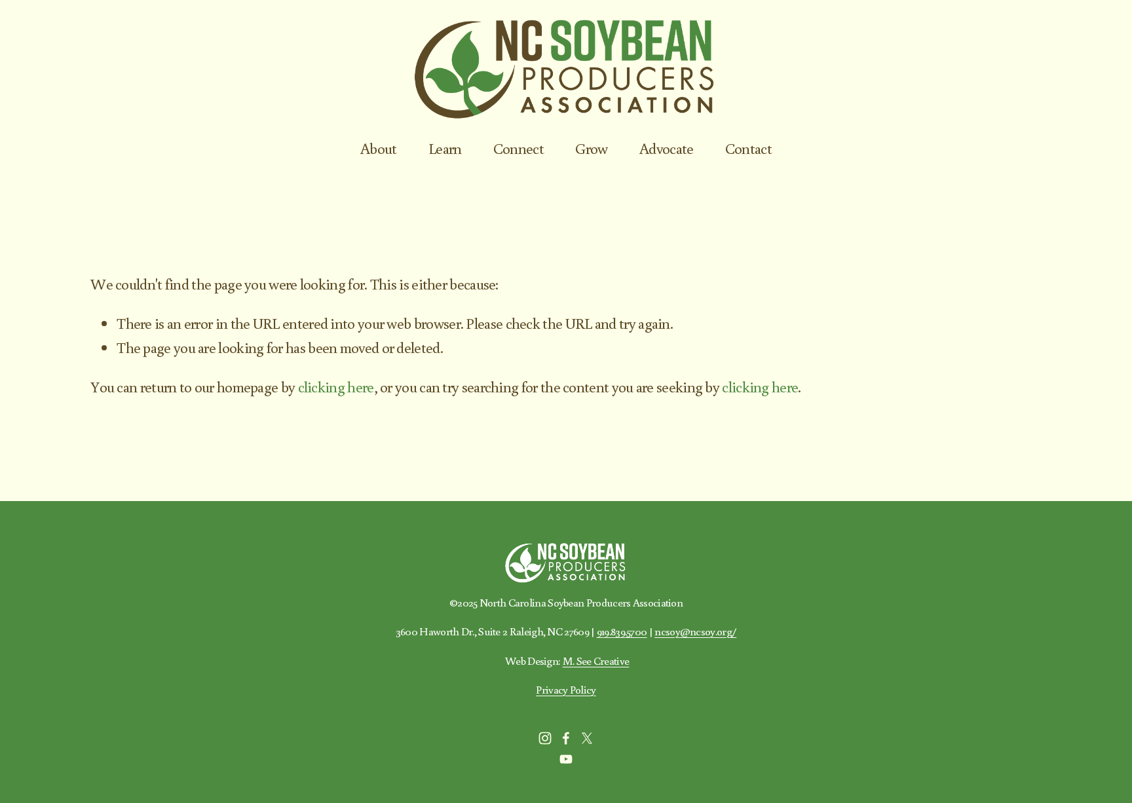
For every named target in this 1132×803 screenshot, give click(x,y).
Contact (748, 148)
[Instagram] (545, 738)
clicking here (336, 386)
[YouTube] (566, 759)
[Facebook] (566, 738)
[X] (587, 738)
